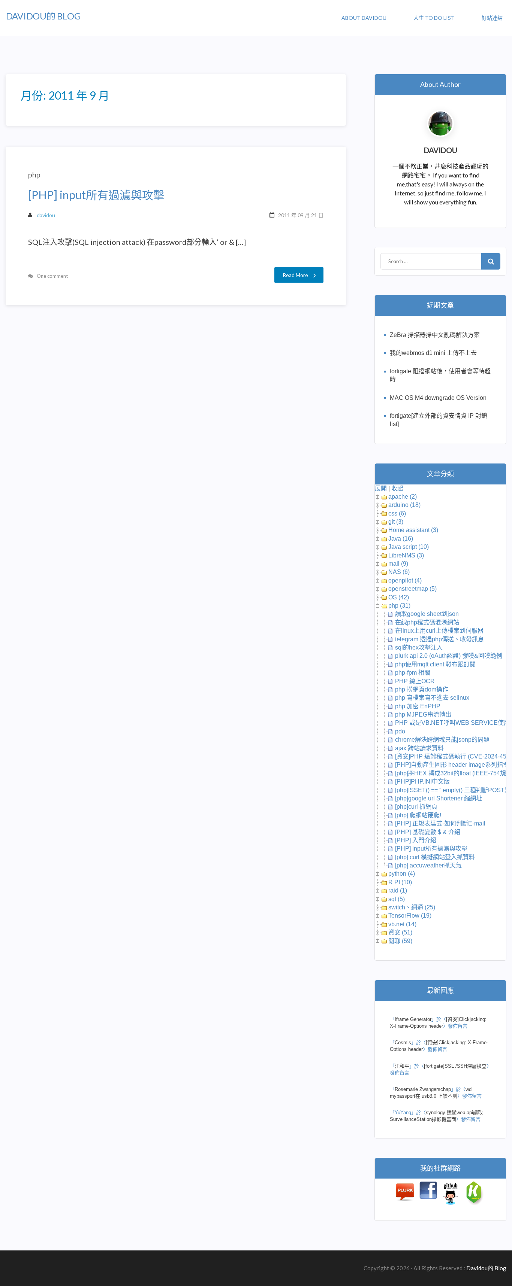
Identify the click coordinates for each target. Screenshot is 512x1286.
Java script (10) (408, 547)
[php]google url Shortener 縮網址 (438, 798)
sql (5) (396, 899)
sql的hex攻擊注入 (419, 647)
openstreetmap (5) (412, 589)
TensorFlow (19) (409, 915)
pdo (400, 731)
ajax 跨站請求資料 (419, 748)
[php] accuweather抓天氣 (428, 865)
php (34, 174)
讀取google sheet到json (427, 614)
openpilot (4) (405, 580)
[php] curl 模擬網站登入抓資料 (435, 857)
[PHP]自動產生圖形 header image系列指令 (452, 764)
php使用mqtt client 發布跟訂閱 (435, 664)
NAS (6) (399, 572)
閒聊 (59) (400, 941)
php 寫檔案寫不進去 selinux (432, 697)
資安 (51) (400, 932)
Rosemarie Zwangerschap (423, 1089)
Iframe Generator (413, 1019)
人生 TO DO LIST (434, 18)
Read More (295, 275)
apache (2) (402, 496)
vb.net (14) (402, 924)
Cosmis (403, 1042)
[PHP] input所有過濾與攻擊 (96, 195)
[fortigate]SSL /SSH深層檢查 (455, 1066)
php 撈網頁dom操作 (421, 689)
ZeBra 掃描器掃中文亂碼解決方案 (435, 335)
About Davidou (363, 18)
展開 (381, 488)
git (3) (395, 522)
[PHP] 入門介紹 (415, 840)
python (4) (401, 873)
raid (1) (397, 890)
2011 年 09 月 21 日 (300, 215)
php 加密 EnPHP (417, 706)
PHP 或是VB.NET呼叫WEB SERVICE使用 (452, 723)
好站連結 (492, 18)
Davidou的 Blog (43, 15)
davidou (46, 215)
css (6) (397, 513)
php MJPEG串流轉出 (423, 714)
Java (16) (400, 538)
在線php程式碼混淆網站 (427, 622)
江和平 (402, 1066)
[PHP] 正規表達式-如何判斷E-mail (440, 823)
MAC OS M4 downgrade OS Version (438, 398)
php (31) (399, 605)
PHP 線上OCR (415, 681)
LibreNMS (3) (406, 555)
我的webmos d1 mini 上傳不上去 (433, 353)
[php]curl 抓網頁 (416, 806)
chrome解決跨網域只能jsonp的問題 (442, 739)
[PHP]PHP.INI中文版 (422, 781)
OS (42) (398, 597)
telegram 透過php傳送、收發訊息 (439, 639)
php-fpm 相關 (412, 672)
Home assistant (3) (413, 530)
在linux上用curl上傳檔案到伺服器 (439, 630)
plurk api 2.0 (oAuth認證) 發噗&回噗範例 (448, 656)
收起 (397, 488)
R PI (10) (400, 882)
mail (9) (398, 563)
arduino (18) (404, 505)
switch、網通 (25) (411, 907)
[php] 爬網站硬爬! (418, 815)
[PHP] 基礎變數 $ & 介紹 (427, 832)
